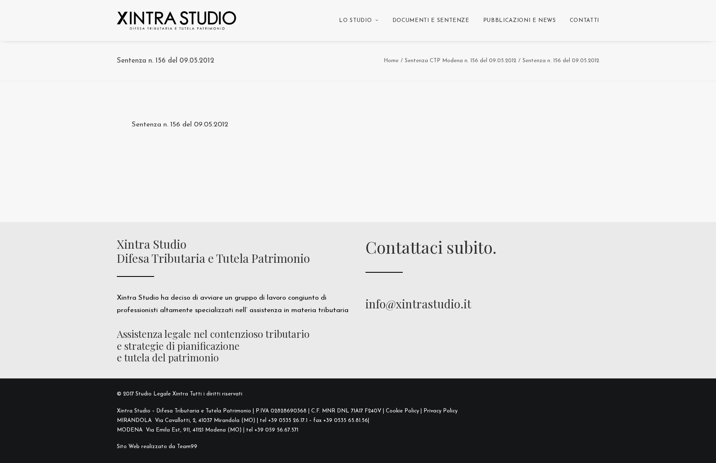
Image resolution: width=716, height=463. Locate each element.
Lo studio (355, 20)
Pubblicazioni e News (519, 20)
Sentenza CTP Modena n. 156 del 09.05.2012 (460, 60)
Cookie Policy (402, 411)
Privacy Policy (440, 411)
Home (391, 60)
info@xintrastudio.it (418, 303)
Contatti (584, 20)
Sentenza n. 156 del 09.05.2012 (180, 124)
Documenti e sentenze (430, 20)
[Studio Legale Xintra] (176, 20)
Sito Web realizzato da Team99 (157, 446)
